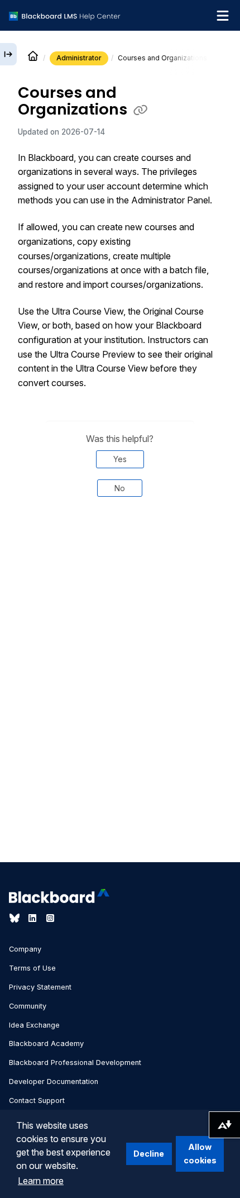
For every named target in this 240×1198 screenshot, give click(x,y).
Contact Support (37, 1100)
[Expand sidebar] (8, 54)
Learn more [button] (41, 1180)
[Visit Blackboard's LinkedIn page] (33, 918)
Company (25, 949)
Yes (120, 459)
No (119, 488)
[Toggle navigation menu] (223, 15)
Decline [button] (148, 1153)
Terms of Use (32, 968)
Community (27, 1006)
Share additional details (120, 543)
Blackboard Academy (46, 1043)
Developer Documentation (53, 1081)
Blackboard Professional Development (75, 1062)
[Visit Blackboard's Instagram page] (50, 918)
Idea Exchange (34, 1025)
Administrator (79, 58)
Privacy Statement (40, 987)
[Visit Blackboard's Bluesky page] (15, 918)
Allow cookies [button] (200, 1153)
